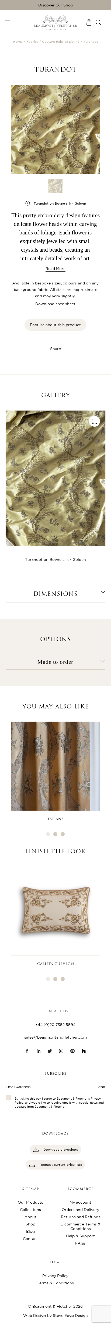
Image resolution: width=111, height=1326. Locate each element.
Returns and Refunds (80, 1217)
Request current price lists (60, 1164)
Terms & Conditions (55, 1283)
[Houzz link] (84, 1051)
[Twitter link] (50, 1051)
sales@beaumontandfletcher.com (55, 1037)
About (30, 1217)
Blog (30, 1231)
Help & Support (80, 1236)
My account (80, 1202)
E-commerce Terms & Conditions (80, 1226)
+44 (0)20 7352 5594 (55, 1024)
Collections (30, 1209)
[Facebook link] (27, 1051)
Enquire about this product (55, 325)
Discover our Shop (55, 5)
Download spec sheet (55, 304)
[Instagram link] (61, 1051)
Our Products (30, 1202)
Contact (30, 1238)
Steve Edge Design (70, 1315)
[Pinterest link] (72, 1051)
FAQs (80, 1243)
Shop (30, 1224)
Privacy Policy (55, 1276)
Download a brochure (60, 1149)
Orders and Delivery (80, 1209)
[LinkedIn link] (38, 1051)
